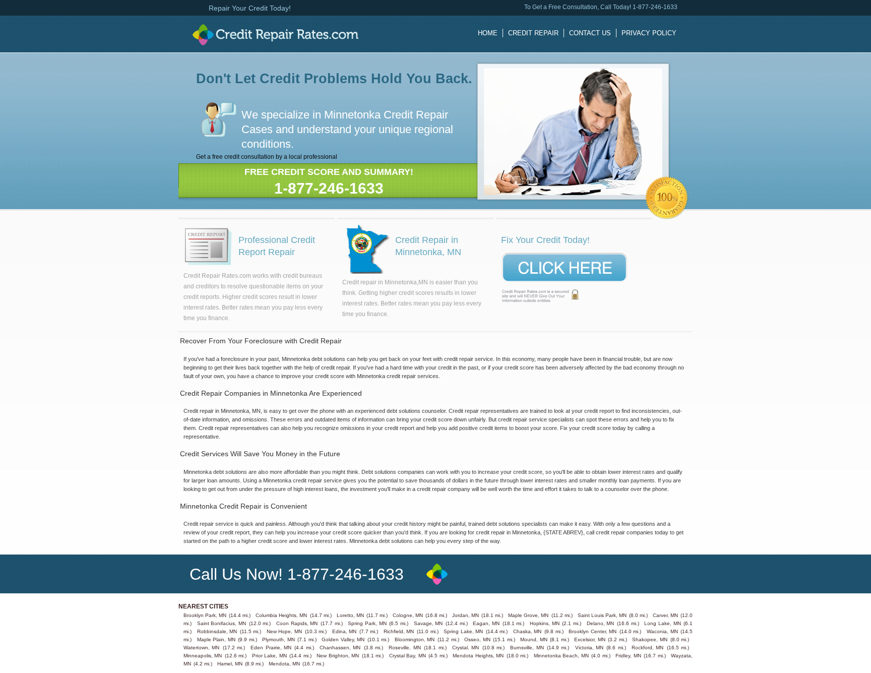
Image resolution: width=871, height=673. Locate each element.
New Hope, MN (284, 631)
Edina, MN (344, 631)
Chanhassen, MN (340, 647)
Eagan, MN (486, 623)
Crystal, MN (465, 647)
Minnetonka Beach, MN (561, 655)
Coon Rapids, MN (297, 623)
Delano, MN (600, 623)
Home (487, 33)
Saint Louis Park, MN (602, 615)
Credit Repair (533, 33)
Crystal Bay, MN (407, 655)
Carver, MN (665, 615)
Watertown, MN (201, 647)
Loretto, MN (350, 615)
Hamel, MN (229, 663)
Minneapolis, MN (202, 655)
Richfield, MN (399, 631)
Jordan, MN (465, 615)
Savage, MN (428, 623)
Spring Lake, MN (463, 631)
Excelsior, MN (589, 639)
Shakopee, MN (649, 639)
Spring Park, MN (367, 623)
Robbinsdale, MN (217, 631)
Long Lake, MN (662, 623)
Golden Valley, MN (343, 639)
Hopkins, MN (544, 623)
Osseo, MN (477, 639)
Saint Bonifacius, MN (221, 623)
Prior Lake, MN (269, 655)
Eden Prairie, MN (271, 647)
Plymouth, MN (278, 639)
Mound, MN (533, 639)
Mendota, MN (284, 663)
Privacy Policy (648, 33)
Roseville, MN (404, 647)
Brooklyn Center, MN (592, 631)
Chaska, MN (527, 631)
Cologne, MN (408, 615)
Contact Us (590, 33)
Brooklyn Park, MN (204, 615)
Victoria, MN (589, 647)
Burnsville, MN (526, 647)
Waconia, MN (662, 631)
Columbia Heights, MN (281, 615)
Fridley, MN (628, 655)
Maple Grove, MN (528, 615)
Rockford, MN (647, 647)
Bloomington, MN (415, 639)
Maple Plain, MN (216, 639)
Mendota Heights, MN (478, 655)
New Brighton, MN (338, 655)
